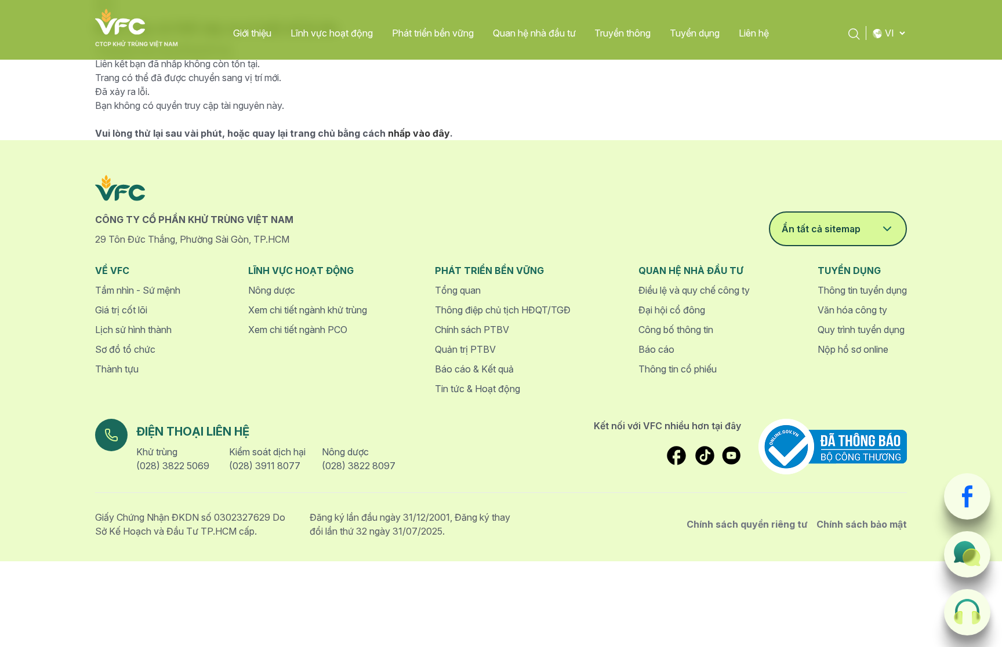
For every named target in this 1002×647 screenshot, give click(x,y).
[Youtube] (731, 455)
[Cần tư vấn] (967, 554)
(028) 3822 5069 (172, 465)
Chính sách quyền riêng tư (747, 524)
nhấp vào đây (419, 133)
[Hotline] (967, 612)
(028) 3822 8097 (358, 465)
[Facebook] (967, 496)
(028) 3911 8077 (264, 465)
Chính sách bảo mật (861, 524)
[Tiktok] (705, 455)
